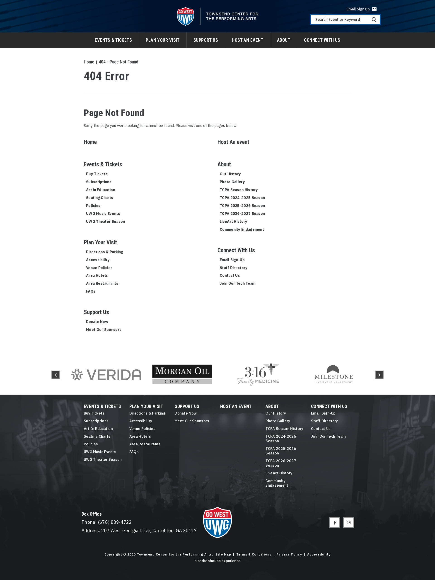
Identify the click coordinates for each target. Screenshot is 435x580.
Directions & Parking (104, 252)
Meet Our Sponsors (103, 329)
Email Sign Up (358, 9)
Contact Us (230, 275)
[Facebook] (334, 522)
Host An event (247, 40)
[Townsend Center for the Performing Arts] (217, 16)
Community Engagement (242, 229)
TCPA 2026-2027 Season (242, 213)
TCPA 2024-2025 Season (242, 197)
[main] (217, 177)
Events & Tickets (113, 40)
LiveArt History (233, 221)
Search (374, 19)
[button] (55, 375)
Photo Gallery (232, 182)
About (283, 40)
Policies (93, 205)
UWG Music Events (103, 213)
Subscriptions (98, 182)
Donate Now (97, 321)
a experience (218, 561)
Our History (230, 174)
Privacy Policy (289, 554)
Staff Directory (234, 267)
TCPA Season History (239, 189)
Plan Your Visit (163, 40)
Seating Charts (99, 197)
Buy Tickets (97, 174)
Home (89, 62)
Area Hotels (97, 275)
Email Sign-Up (232, 259)
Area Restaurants (102, 283)
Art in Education (100, 189)
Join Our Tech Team (237, 283)
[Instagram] (348, 522)
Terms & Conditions (253, 554)
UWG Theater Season (105, 221)
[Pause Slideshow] (365, 358)
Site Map (223, 554)
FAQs (90, 291)
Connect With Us (322, 40)
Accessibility (98, 259)
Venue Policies (99, 267)
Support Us (205, 40)
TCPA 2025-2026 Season (242, 205)
